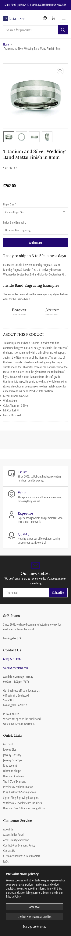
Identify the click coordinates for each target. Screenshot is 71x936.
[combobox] (35, 29)
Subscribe (58, 592)
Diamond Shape (12, 771)
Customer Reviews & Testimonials (21, 856)
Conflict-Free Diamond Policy (19, 845)
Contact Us (9, 850)
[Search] (63, 29)
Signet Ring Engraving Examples (21, 797)
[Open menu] (64, 18)
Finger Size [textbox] (9, 204)
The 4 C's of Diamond (14, 781)
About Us (8, 829)
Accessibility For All (13, 834)
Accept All (34, 907)
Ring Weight (10, 765)
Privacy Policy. (13, 896)
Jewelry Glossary (12, 755)
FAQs (6, 861)
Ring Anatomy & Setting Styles (19, 792)
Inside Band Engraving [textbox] (14, 222)
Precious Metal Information (18, 787)
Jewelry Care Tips (12, 760)
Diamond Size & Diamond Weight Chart (24, 808)
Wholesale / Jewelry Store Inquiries (22, 803)
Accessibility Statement (16, 840)
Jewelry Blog (9, 749)
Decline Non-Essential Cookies (34, 916)
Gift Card (8, 744)
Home (6, 44)
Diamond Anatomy (13, 776)
